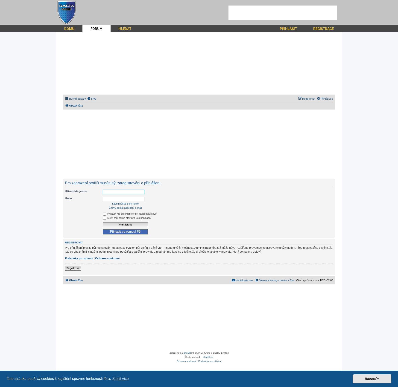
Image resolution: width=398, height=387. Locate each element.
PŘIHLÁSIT (288, 29)
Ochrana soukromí (107, 258)
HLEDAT (125, 29)
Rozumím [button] (372, 379)
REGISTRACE (323, 29)
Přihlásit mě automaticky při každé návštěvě (132, 213)
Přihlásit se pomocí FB (125, 231)
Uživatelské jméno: (76, 191)
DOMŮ (69, 29)
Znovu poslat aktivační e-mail (125, 207)
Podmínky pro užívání (79, 258)
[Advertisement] (283, 13)
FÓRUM (96, 29)
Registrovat (73, 268)
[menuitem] (91, 98)
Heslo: (69, 198)
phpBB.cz (208, 357)
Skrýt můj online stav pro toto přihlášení (129, 218)
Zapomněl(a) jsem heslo (125, 203)
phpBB (187, 353)
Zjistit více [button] (120, 379)
